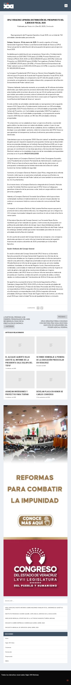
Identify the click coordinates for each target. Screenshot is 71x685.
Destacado (50, 26)
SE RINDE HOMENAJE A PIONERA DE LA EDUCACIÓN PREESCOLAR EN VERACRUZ (50, 360)
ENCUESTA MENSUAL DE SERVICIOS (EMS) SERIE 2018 (21, 627)
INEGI (7, 661)
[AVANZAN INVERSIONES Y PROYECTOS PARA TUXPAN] (20, 379)
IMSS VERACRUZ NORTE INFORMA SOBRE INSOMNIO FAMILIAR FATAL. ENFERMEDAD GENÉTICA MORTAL (34, 608)
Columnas (8, 647)
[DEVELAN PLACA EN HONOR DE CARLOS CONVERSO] (51, 379)
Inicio (6, 638)
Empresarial (8, 656)
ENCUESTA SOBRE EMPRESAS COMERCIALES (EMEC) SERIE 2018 (25, 623)
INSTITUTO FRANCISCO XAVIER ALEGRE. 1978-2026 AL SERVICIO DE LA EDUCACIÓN (30, 614)
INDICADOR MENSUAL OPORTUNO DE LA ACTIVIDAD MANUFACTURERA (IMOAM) (30, 618)
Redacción (31, 26)
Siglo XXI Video (9, 643)
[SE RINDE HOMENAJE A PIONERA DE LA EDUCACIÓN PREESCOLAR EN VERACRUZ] (51, 345)
